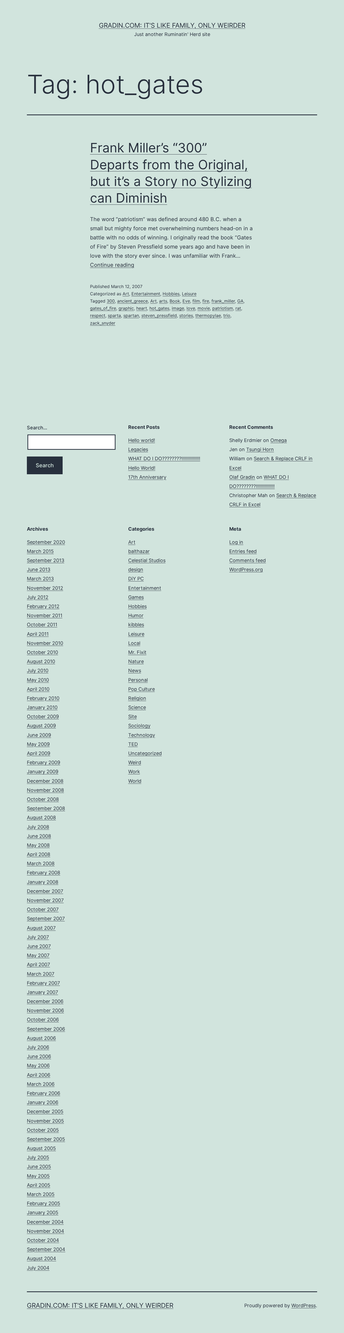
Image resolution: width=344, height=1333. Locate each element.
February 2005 (43, 1203)
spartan (131, 315)
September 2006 (46, 1029)
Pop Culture (141, 689)
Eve (186, 301)
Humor (136, 615)
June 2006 (39, 1056)
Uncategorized (145, 753)
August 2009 (41, 725)
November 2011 (44, 615)
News (134, 670)
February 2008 (43, 872)
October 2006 (43, 1019)
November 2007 (45, 900)
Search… (37, 427)
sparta (114, 315)
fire (205, 301)
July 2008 (38, 827)
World (134, 781)
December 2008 (45, 781)
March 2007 (40, 974)
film (196, 301)
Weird (134, 762)
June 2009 (39, 735)
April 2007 (38, 964)
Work (134, 771)
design (135, 569)
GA (240, 301)
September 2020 (46, 542)
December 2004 (45, 1222)
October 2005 (43, 1130)
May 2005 (38, 1176)
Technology (141, 735)
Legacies (138, 449)
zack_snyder (102, 323)
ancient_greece (132, 301)
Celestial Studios (147, 560)
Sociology (139, 725)
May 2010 (38, 680)
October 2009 (43, 716)
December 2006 (45, 1001)
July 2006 (38, 1047)
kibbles (136, 624)
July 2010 (37, 670)
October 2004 (43, 1240)
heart (141, 308)
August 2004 (41, 1258)
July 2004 (38, 1268)
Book (175, 301)
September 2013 (45, 560)
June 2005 (39, 1166)
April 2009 (38, 753)
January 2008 (42, 882)
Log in (236, 542)
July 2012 (37, 597)
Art (126, 293)
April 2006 (38, 1075)
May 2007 (38, 955)
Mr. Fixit (137, 652)
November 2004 (45, 1231)
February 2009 (43, 762)
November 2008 (45, 790)
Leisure (189, 293)
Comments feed (247, 560)
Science (137, 707)
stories (186, 315)
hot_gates (159, 308)
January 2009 (42, 771)
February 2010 (43, 698)
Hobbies (171, 293)
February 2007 (43, 983)
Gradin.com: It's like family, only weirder (172, 25)
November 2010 (45, 643)
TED (133, 744)
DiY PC (136, 578)
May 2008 (38, 845)
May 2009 (38, 744)
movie (204, 308)
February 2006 (43, 1093)
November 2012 (45, 588)
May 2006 (38, 1065)
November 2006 (45, 1010)
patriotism (222, 308)
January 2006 (42, 1102)
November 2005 (45, 1121)
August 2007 (41, 928)
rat (238, 308)
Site (132, 716)
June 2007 (39, 946)
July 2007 (38, 937)
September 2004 (46, 1249)
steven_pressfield (159, 315)
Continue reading (112, 265)
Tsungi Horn (260, 449)
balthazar (139, 551)
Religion (137, 698)
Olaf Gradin (242, 477)
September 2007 (46, 918)
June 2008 (39, 836)
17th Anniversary (147, 477)
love (191, 308)
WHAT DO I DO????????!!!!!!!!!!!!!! (164, 458)
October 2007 (43, 909)
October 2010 (42, 652)
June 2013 (38, 569)
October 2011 (42, 624)
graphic (126, 308)
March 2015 (40, 551)
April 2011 (38, 634)
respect (97, 315)
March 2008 (41, 863)
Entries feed (243, 551)
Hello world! (141, 440)
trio (226, 315)
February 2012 (43, 606)
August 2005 (41, 1148)
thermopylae (208, 315)
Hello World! (141, 468)
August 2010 (41, 661)
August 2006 (41, 1038)
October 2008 (43, 799)
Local (134, 643)
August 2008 (41, 817)
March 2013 (40, 578)
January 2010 (42, 707)
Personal (138, 680)
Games (136, 597)
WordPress (303, 1305)
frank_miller (223, 301)
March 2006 (41, 1084)
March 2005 (41, 1194)
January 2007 (42, 992)
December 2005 (45, 1111)
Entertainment (145, 293)
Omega (278, 440)
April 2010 (38, 689)
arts (163, 301)
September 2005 (46, 1139)
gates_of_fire (103, 308)
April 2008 (38, 854)
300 (111, 301)
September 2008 (46, 808)
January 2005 (42, 1212)
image (178, 308)
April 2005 (38, 1185)
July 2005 (38, 1157)
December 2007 (45, 891)
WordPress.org (246, 569)
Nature (136, 661)
